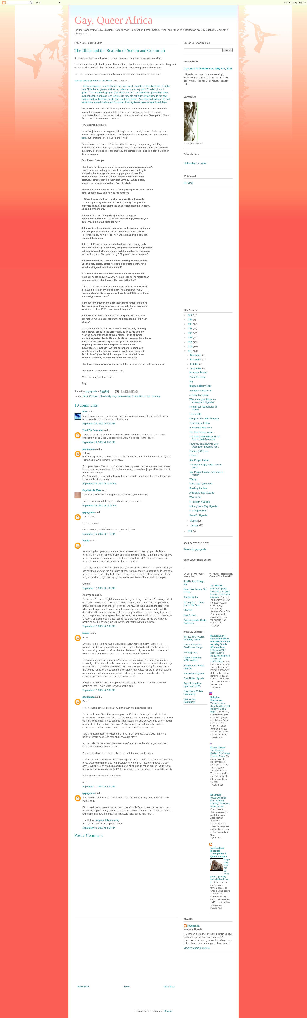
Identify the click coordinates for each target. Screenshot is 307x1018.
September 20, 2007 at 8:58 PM (98, 828)
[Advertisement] (126, 950)
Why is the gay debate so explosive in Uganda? (202, 401)
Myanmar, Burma (198, 372)
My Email (188, 182)
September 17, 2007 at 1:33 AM (98, 588)
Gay (114, 396)
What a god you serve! (201, 483)
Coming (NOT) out (198, 451)
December (195, 355)
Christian (93, 396)
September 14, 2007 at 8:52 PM (98, 423)
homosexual (124, 396)
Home (126, 986)
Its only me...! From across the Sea (194, 603)
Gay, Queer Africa (113, 20)
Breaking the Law (198, 488)
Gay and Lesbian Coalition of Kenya (193, 646)
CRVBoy (188, 610)
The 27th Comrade (92, 430)
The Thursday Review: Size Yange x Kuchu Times (220, 753)
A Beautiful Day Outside (201, 492)
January (194, 525)
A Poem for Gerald (198, 395)
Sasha (85, 540)
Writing (192, 479)
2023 (190, 315)
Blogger (168, 1011)
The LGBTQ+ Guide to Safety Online (194, 638)
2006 (190, 531)
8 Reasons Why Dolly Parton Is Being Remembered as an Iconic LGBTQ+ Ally (220, 656)
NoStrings (215, 795)
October (194, 364)
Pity (191, 381)
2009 (190, 342)
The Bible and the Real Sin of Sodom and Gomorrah (119, 50)
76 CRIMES (216, 585)
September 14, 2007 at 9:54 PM (98, 442)
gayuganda (88, 449)
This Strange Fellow (199, 423)
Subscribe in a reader (195, 163)
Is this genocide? (198, 510)
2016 (190, 328)
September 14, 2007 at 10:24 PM (99, 483)
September (196, 368)
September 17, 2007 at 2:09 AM (98, 626)
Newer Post (83, 986)
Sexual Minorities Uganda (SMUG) (192, 685)
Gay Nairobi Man (91, 490)
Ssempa (156, 396)
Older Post (169, 986)
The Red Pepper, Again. (201, 432)
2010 (190, 337)
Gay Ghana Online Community (193, 692)
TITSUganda (190, 652)
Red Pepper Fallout (199, 460)
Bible (85, 396)
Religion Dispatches (216, 699)
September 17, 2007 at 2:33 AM (98, 690)
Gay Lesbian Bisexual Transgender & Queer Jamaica (218, 852)
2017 (190, 324)
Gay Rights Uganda (194, 678)
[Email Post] (116, 391)
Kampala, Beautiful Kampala (204, 418)
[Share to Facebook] (133, 391)
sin (148, 396)
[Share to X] (130, 391)
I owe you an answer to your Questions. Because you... (204, 445)
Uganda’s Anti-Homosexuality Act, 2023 (208, 68)
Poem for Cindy (197, 377)
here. (84, 137)
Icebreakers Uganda (194, 673)
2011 (190, 333)
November (195, 359)
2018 (190, 319)
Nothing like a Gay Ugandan (203, 506)
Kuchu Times (217, 747)
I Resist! (193, 455)
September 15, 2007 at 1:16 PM (98, 534)
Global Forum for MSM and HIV (192, 659)
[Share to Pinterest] (136, 391)
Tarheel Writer (191, 597)
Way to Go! (195, 497)
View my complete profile (197, 948)
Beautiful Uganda (198, 515)
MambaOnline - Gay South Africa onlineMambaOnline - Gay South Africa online (220, 641)
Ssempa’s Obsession (200, 390)
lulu (84, 411)
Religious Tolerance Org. (107, 820)
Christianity (105, 396)
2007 (190, 351)
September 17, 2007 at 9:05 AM (98, 786)
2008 (190, 346)
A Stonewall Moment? (200, 427)
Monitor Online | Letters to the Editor (93, 80)
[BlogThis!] (126, 391)
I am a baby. (195, 414)
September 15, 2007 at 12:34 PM (99, 505)
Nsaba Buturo (139, 396)
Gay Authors (190, 615)
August (194, 520)
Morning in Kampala (199, 501)
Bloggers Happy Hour (200, 386)
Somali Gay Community (190, 700)
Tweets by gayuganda (195, 549)
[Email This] (123, 391)
